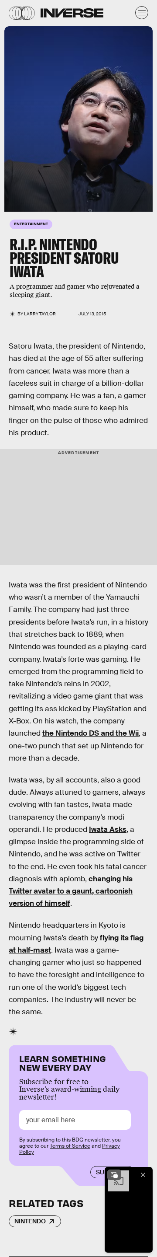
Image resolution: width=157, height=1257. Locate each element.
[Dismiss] (143, 1175)
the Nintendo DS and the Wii (90, 733)
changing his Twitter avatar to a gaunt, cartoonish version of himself (71, 891)
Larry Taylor (40, 314)
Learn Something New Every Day (62, 1062)
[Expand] (114, 1175)
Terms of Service (70, 1145)
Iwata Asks (107, 829)
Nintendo (30, 1221)
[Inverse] (72, 12)
